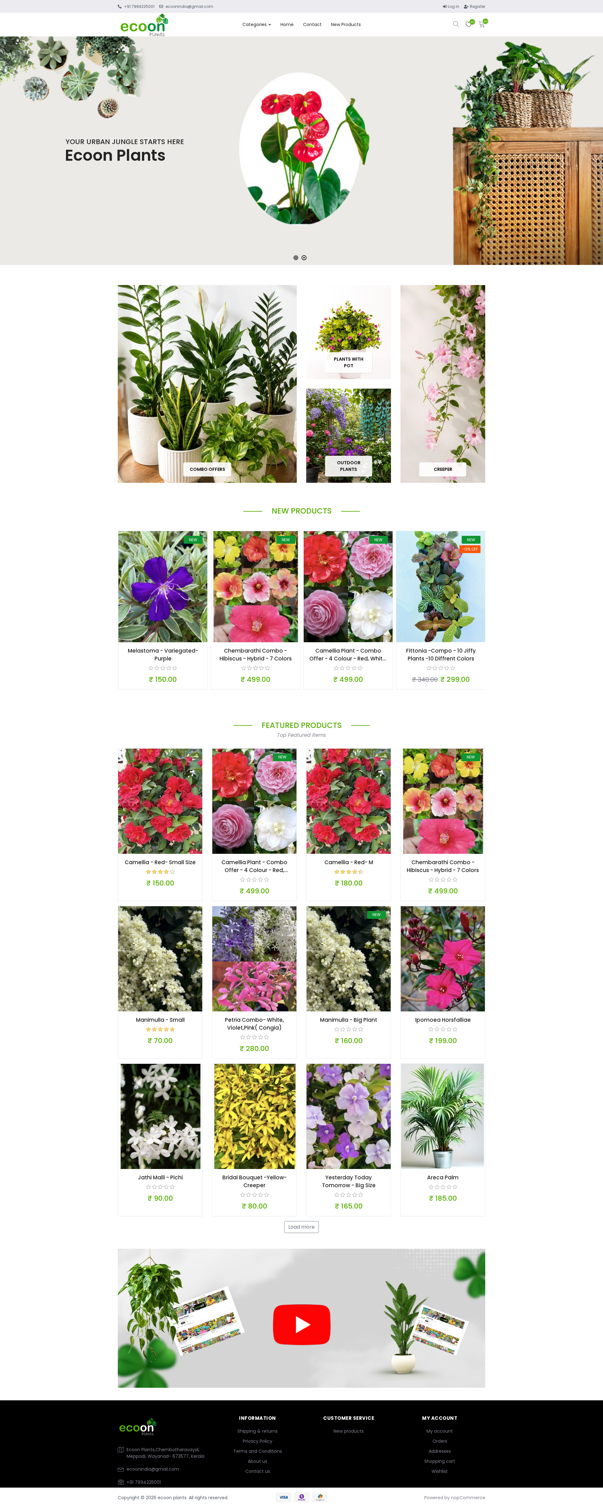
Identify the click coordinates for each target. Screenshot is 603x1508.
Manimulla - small (160, 1020)
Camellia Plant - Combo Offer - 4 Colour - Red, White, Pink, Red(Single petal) (348, 655)
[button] (295, 257)
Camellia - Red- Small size (160, 862)
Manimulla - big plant (348, 1020)
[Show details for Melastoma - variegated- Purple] (162, 586)
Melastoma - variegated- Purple (163, 654)
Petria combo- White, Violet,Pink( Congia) (254, 1023)
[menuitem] (257, 1431)
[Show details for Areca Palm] (443, 1116)
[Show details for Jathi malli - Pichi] (160, 1116)
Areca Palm (443, 1177)
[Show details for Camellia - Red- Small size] (160, 801)
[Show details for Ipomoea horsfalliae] (443, 958)
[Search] (456, 25)
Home (287, 24)
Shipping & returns (257, 1431)
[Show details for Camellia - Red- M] (349, 801)
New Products (346, 24)
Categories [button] (254, 24)
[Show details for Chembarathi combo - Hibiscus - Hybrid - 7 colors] (255, 586)
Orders (439, 1441)
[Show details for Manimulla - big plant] (349, 958)
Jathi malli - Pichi (160, 1177)
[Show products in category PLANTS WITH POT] (348, 332)
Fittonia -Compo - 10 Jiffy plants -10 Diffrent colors (441, 654)
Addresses (440, 1451)
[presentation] (9, 158)
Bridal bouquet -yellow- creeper (254, 1181)
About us (257, 1461)
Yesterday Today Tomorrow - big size (349, 1181)
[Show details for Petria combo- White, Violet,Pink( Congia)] (254, 958)
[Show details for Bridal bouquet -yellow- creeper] (254, 1116)
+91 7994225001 (144, 1482)
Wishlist (440, 1471)
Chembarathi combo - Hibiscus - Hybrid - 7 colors (256, 654)
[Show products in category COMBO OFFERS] (207, 384)
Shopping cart (439, 1461)
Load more (301, 1227)
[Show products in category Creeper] (442, 384)
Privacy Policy (257, 1441)
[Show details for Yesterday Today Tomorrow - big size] (349, 1116)
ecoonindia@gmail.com (153, 1469)
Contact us (257, 1471)
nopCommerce (468, 1498)
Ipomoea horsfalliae (443, 1020)
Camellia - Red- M (348, 862)
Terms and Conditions (257, 1451)
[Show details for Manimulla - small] (160, 958)
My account (439, 1431)
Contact (312, 24)
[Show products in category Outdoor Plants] (348, 436)
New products (349, 1431)
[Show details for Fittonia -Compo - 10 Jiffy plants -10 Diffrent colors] (440, 586)
